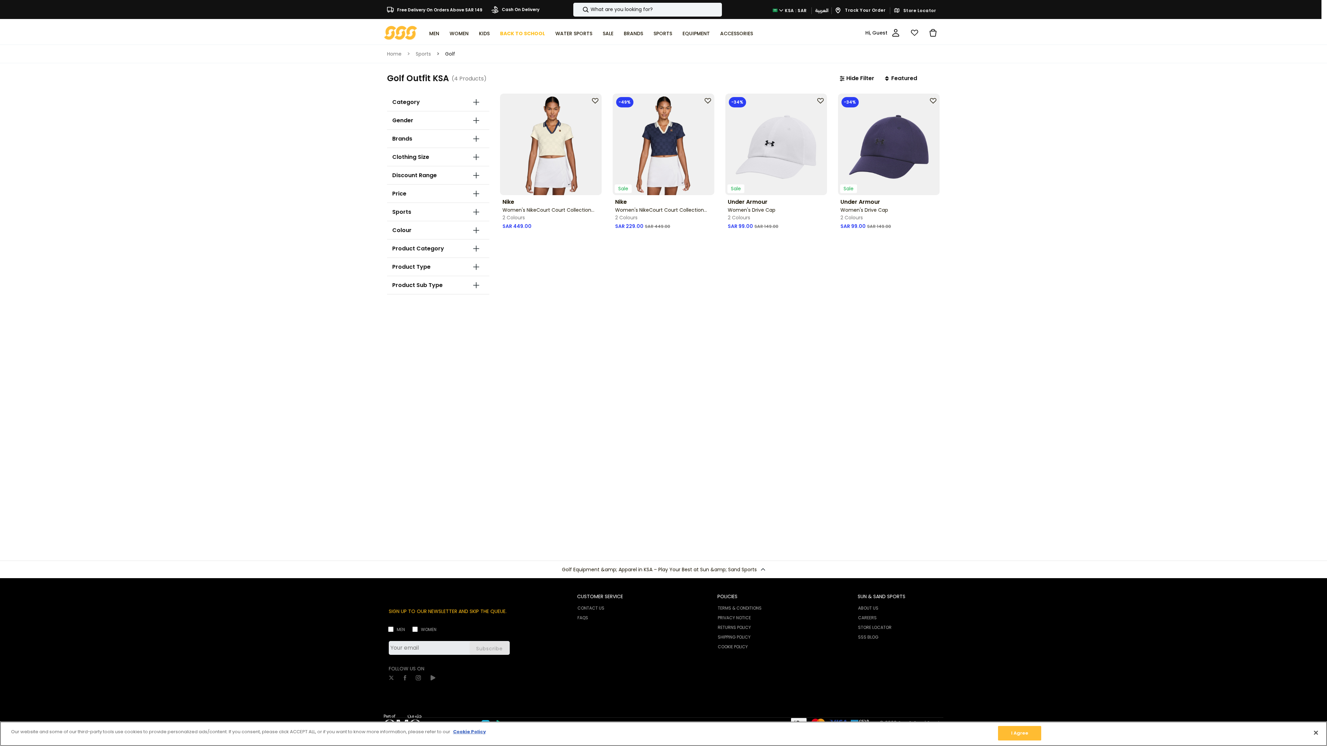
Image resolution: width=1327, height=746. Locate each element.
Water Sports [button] (573, 33)
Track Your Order (865, 10)
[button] (857, 78)
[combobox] (647, 10)
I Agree (1019, 733)
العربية (821, 10)
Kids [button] (484, 33)
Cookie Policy (469, 731)
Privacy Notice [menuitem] (734, 618)
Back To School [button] (522, 33)
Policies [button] (727, 596)
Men (401, 629)
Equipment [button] (696, 33)
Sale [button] (608, 33)
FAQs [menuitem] (582, 618)
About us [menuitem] (868, 608)
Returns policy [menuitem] (734, 627)
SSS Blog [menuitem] (868, 637)
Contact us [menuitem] (590, 608)
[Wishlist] (914, 33)
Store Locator (919, 10)
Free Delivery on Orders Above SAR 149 (439, 9)
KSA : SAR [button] (795, 10)
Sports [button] (662, 33)
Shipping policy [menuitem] (734, 637)
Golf (450, 54)
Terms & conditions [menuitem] (740, 608)
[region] (663, 733)
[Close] (1316, 732)
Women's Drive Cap (751, 210)
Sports (423, 54)
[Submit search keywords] (579, 10)
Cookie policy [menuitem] (733, 647)
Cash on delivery (520, 9)
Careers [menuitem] (867, 618)
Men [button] (434, 33)
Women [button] (459, 33)
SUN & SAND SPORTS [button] (881, 596)
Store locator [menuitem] (875, 627)
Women (428, 629)
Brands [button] (633, 33)
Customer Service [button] (600, 596)
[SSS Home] (400, 32)
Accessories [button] (736, 33)
